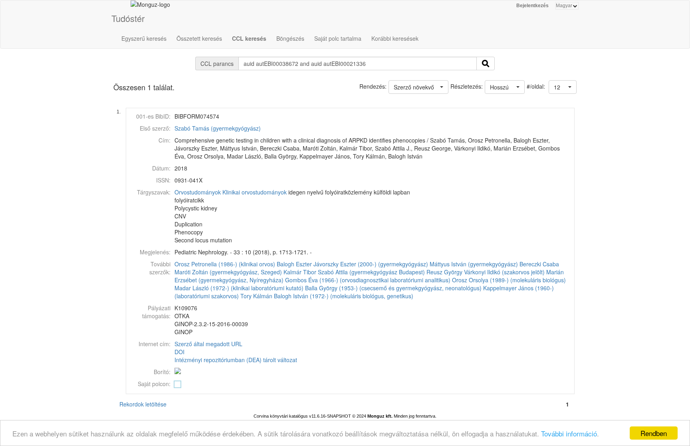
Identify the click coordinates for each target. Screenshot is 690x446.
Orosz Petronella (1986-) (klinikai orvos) (224, 264)
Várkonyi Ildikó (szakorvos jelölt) (504, 272)
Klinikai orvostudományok (254, 192)
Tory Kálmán (256, 296)
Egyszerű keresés (144, 38)
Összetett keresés (199, 38)
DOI (179, 352)
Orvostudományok (197, 192)
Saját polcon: (154, 384)
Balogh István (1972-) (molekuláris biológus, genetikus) (343, 296)
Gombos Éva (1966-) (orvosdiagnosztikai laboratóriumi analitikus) (367, 280)
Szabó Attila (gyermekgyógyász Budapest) (371, 272)
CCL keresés (249, 38)
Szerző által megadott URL (208, 344)
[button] (563, 87)
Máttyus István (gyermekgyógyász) (474, 264)
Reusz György (444, 272)
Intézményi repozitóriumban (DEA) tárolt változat (235, 360)
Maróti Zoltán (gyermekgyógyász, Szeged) (228, 272)
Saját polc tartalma (337, 38)
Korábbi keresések (394, 38)
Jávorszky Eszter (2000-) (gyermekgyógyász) (370, 264)
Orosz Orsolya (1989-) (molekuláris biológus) (509, 280)
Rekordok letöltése (143, 404)
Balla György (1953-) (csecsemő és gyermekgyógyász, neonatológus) (393, 288)
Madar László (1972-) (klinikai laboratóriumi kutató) (238, 288)
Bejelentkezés (532, 5)
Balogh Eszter (294, 264)
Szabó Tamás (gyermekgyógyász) (217, 128)
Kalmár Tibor (300, 272)
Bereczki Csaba (539, 264)
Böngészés (290, 38)
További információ (569, 433)
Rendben (653, 433)
